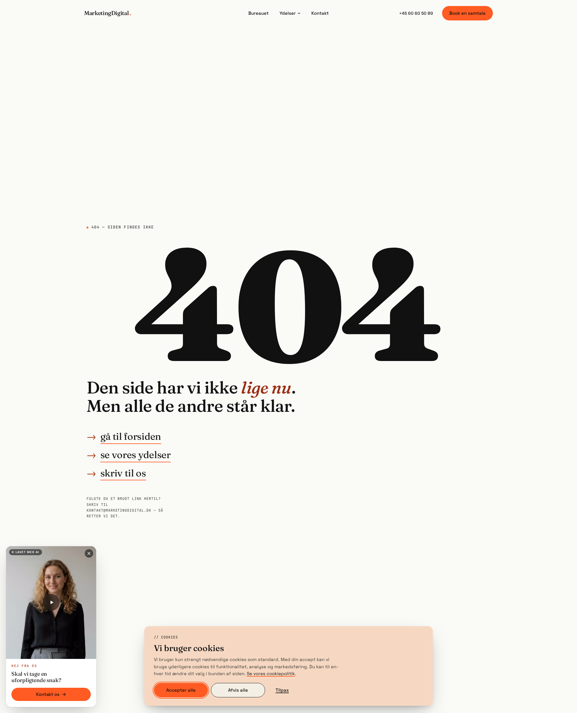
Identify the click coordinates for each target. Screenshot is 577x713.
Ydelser (287, 13)
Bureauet (258, 13)
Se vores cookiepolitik (271, 673)
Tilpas (282, 690)
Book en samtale (467, 13)
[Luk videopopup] (89, 553)
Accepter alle (181, 690)
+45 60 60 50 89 (416, 13)
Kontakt (320, 13)
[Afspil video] (51, 602)
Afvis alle (238, 690)
